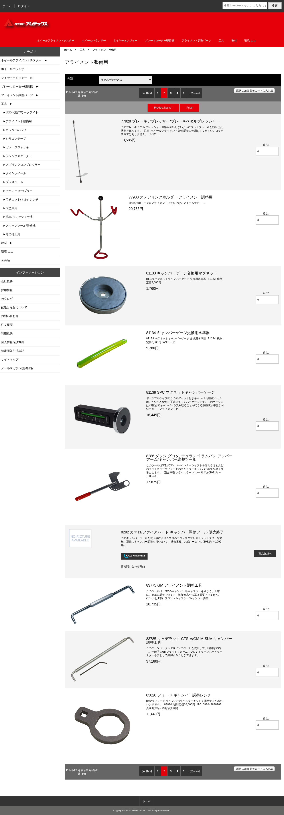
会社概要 (7, 281)
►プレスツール (12, 182)
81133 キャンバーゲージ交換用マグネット (181, 273)
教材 (234, 40)
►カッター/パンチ (14, 130)
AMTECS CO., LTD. (142, 810)
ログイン (24, 6)
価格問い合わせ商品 (133, 566)
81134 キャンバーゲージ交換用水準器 (178, 333)
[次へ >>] (195, 93)
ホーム (7, 6)
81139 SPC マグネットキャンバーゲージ (180, 392)
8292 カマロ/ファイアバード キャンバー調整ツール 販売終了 (172, 532)
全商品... (6, 260)
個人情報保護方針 (12, 342)
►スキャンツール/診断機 (18, 225)
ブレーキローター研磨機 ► (20, 86)
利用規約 (7, 333)
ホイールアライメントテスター (55, 40)
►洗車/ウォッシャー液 (17, 216)
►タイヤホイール (13, 173)
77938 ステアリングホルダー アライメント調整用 (171, 197)
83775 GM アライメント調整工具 (174, 585)
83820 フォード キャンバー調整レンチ (178, 695)
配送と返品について (14, 307)
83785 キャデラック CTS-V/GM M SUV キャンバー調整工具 (189, 640)
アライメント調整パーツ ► (20, 95)
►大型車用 (9, 208)
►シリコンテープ (13, 138)
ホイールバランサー (94, 40)
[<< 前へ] (147, 93)
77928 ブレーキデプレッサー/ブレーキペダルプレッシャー (170, 121)
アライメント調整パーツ (196, 40)
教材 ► (7, 243)
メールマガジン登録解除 (17, 368)
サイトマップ (9, 359)
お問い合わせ (9, 316)
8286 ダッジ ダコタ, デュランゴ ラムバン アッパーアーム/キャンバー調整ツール (189, 458)
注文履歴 (7, 325)
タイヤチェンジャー (125, 40)
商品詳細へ (265, 553)
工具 (82, 49)
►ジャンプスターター (16, 156)
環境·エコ (250, 40)
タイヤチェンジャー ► (17, 78)
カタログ (7, 298)
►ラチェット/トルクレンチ (19, 199)
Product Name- (163, 107)
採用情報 (7, 290)
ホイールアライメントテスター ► (24, 60)
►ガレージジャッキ (15, 147)
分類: (70, 78)
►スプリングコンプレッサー (20, 164)
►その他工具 (10, 234)
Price (189, 107)
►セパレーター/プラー (17, 191)
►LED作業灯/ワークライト (19, 112)
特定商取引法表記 (12, 350)
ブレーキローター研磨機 (159, 40)
